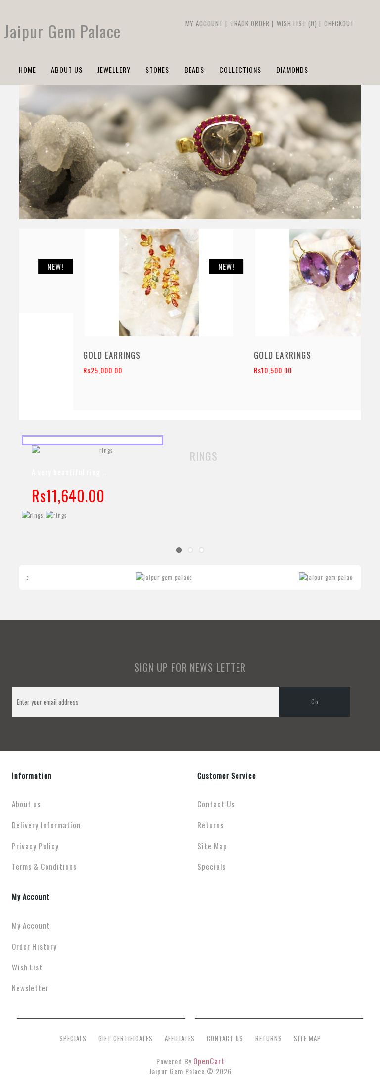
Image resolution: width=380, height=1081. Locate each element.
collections (240, 69)
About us (26, 803)
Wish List (27, 967)
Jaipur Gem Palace (62, 31)
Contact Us (216, 803)
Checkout (339, 23)
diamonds (292, 69)
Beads (194, 69)
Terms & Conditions (44, 866)
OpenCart (209, 1060)
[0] (359, 23)
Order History (34, 946)
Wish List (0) (297, 23)
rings (204, 456)
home (27, 69)
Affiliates (180, 1038)
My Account (204, 23)
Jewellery (114, 69)
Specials (211, 866)
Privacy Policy (35, 845)
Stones (157, 69)
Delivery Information (46, 824)
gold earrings (58, 258)
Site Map (212, 845)
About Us (67, 69)
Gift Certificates (125, 1038)
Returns (210, 824)
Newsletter (30, 987)
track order (250, 23)
